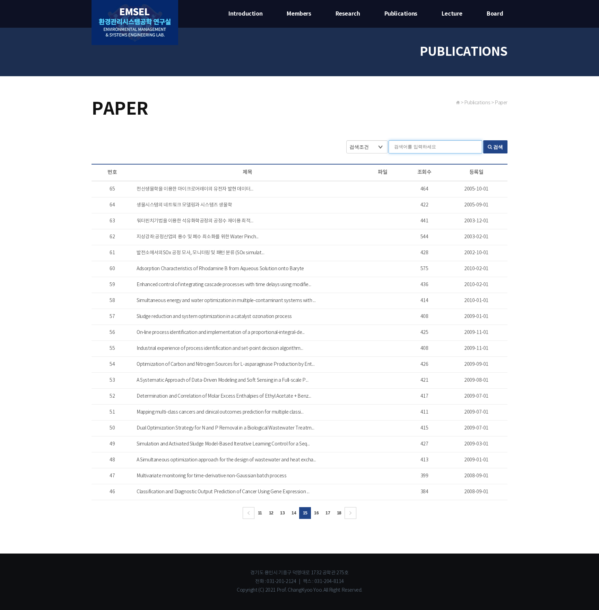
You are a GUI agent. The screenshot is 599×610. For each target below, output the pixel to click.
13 (282, 513)
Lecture (452, 13)
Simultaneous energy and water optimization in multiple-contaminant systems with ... (226, 300)
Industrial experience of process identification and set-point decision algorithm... (220, 348)
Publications (400, 13)
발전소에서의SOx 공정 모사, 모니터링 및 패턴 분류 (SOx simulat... (200, 253)
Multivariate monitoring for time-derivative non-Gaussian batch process (212, 476)
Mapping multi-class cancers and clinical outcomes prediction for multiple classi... (220, 412)
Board (495, 13)
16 (316, 513)
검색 (498, 147)
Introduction (245, 13)
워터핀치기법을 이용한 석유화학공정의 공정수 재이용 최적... (195, 221)
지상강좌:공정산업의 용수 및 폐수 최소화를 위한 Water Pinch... (198, 237)
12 (271, 513)
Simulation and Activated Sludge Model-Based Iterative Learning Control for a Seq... (223, 444)
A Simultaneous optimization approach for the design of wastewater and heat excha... (226, 460)
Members (299, 13)
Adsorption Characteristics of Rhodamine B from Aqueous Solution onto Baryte (220, 269)
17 (327, 513)
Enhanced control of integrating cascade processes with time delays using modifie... (224, 285)
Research (348, 13)
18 (339, 513)
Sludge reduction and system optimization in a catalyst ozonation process (214, 316)
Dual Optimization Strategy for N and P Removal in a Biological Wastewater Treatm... (225, 428)
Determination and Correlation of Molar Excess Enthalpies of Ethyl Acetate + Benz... (224, 396)
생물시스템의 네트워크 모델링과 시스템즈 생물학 (184, 205)
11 (260, 513)
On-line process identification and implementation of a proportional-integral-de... (221, 332)
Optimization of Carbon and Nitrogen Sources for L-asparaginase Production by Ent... (226, 364)
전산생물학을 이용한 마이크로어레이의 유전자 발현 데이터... (195, 189)
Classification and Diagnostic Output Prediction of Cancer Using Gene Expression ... (223, 492)
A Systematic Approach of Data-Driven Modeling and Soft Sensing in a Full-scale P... (223, 380)
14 (294, 513)
